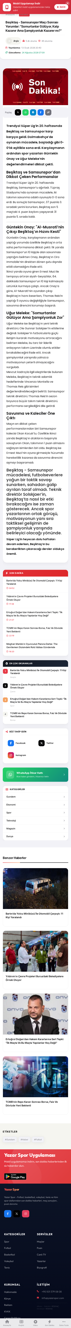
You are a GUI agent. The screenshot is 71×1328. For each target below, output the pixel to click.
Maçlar (40, 1241)
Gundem (11, 796)
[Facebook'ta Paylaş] (41, 112)
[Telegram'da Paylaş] (33, 112)
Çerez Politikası (12, 1318)
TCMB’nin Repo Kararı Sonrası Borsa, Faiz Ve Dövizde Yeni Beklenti (34, 630)
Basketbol (9, 1254)
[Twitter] (16, 1213)
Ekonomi (11, 804)
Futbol (24, 14)
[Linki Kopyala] (48, 112)
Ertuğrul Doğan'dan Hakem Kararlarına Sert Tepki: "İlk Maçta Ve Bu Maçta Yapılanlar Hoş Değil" (34, 614)
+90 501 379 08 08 (52, 1291)
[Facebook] (7, 1213)
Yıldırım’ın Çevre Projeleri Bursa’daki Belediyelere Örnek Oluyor (32, 598)
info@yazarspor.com (53, 1298)
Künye (7, 1298)
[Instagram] (25, 1213)
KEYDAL (54, 1306)
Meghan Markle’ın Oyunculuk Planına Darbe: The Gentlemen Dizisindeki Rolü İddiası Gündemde (32, 646)
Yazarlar (41, 1261)
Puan (39, 1248)
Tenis (7, 1267)
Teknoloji (11, 820)
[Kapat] (67, 3)
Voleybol (8, 1261)
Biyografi (42, 1267)
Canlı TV (41, 1254)
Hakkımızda (10, 1292)
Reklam (8, 1305)
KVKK (7, 1311)
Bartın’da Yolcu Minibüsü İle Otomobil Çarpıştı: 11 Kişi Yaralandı (34, 582)
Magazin (10, 828)
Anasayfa (10, 14)
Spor (8, 812)
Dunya (9, 836)
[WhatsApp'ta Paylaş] (25, 112)
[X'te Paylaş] (18, 112)
